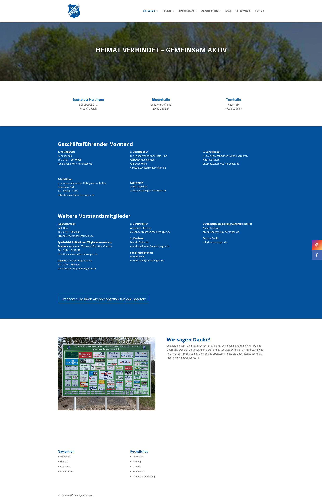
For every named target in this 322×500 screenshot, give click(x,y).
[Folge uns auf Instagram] (317, 245)
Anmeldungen (209, 11)
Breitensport (186, 11)
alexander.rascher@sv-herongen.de (150, 231)
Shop (228, 11)
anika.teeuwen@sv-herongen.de (148, 190)
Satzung (137, 461)
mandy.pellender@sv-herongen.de (149, 246)
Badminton (65, 466)
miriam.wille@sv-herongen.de (147, 260)
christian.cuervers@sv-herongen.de (78, 254)
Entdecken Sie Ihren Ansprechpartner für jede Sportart (103, 299)
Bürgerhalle (161, 99)
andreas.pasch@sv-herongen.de (221, 163)
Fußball (167, 11)
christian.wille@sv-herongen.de (148, 167)
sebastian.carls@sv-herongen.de (76, 195)
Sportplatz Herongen (88, 99)
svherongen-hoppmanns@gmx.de (77, 268)
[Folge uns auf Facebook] (317, 255)
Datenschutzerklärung (144, 476)
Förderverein (243, 11)
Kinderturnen (66, 471)
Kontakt (259, 11)
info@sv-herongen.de (215, 242)
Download (138, 456)
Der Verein (149, 11)
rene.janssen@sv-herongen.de (75, 163)
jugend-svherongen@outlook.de (76, 235)
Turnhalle (233, 99)
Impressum (138, 471)
